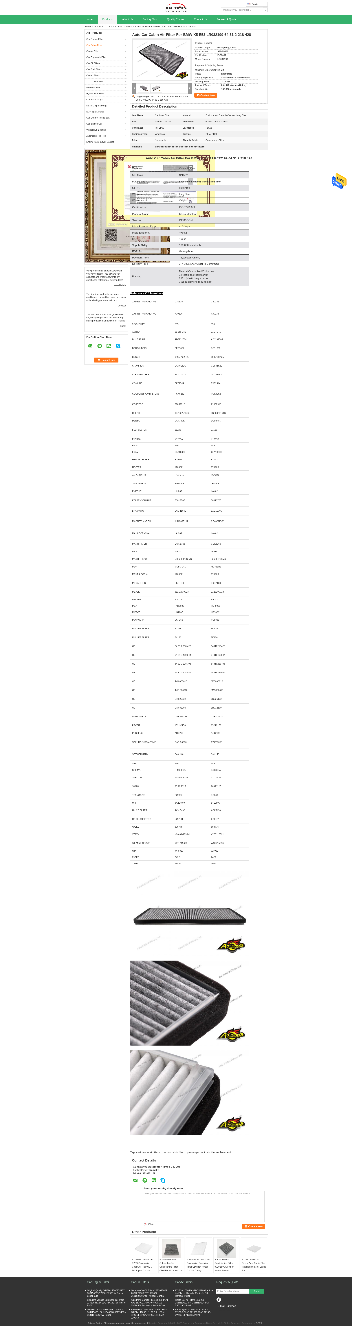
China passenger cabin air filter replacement (126, 1323)
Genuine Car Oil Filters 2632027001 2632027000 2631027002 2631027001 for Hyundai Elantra (149, 1293)
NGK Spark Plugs (95, 111)
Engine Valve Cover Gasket (100, 142)
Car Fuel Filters (94, 69)
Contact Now (207, 95)
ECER (259, 1323)
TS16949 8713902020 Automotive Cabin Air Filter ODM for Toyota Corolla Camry (198, 1265)
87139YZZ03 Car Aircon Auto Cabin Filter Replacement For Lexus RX (254, 1265)
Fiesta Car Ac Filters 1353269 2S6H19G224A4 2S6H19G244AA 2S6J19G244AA (192, 1303)
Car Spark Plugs (94, 99)
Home (89, 19)
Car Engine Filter (94, 39)
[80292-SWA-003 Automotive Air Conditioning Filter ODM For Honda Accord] (171, 1248)
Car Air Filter (92, 51)
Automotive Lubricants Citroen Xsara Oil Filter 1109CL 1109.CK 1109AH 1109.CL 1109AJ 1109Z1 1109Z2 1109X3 (149, 1313)
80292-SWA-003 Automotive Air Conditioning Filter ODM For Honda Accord (171, 1265)
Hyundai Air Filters (95, 93)
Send (256, 1291)
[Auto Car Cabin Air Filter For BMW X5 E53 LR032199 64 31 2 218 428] (161, 60)
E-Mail (221, 1305)
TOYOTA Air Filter (94, 81)
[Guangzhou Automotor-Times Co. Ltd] (176, 7)
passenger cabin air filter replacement (209, 1152)
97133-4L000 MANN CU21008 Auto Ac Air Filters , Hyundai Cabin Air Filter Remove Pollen (194, 1293)
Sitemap (231, 1305)
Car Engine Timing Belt (97, 117)
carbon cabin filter (173, 1152)
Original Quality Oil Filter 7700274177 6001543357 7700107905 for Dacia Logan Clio (106, 1293)
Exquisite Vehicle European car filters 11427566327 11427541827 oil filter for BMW (106, 1303)
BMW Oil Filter (93, 87)
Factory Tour (150, 19)
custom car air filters (148, 1152)
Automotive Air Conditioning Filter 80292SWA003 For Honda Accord (224, 1265)
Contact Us (200, 19)
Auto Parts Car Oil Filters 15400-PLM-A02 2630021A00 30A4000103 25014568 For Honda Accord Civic (149, 1303)
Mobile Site (224, 1310)
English (255, 4)
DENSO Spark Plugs (96, 105)
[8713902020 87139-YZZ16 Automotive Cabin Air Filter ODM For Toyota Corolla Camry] (144, 1248)
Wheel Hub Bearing (96, 130)
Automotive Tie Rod (96, 136)
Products (107, 19)
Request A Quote (226, 19)
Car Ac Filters (93, 75)
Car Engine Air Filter (96, 57)
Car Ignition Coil (94, 124)
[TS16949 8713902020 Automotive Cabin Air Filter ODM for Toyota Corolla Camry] (199, 1248)
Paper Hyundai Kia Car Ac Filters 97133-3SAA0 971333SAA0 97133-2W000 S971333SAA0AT (193, 1312)
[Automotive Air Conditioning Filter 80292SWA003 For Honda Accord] (226, 1248)
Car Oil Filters (93, 63)
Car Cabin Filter (115, 26)
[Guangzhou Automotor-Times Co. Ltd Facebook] (218, 1300)
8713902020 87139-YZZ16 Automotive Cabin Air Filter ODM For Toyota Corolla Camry (142, 1266)
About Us (127, 19)
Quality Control (175, 19)
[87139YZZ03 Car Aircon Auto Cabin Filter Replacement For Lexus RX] (254, 1248)
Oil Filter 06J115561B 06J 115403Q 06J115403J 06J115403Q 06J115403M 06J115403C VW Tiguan (106, 1312)
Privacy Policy (95, 1323)
